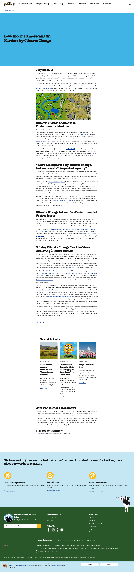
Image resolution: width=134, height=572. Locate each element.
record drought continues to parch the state (63, 229)
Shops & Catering (42, 4)
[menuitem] (25, 3)
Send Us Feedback (52, 518)
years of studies (84, 134)
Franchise (57, 545)
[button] (6, 545)
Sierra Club (70, 268)
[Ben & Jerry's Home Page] (9, 4)
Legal (82, 545)
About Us (82, 4)
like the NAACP (70, 149)
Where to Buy (58, 4)
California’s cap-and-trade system (47, 290)
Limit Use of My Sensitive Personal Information (104, 548)
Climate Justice (10, 10)
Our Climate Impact (90, 540)
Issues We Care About (96, 491)
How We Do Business (95, 523)
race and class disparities (57, 182)
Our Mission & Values (53, 491)
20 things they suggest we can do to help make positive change (59, 273)
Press (90, 529)
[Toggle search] (130, 4)
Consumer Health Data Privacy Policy (76, 548)
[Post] (43, 322)
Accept (109, 564)
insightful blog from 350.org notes (63, 201)
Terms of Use (75, 545)
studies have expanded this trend (46, 141)
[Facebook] (49, 530)
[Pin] (40, 322)
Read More (43, 388)
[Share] (37, 322)
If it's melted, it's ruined (61, 540)
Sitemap (98, 545)
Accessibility (40, 545)
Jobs (90, 532)
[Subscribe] (39, 526)
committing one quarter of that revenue (59, 297)
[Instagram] (53, 530)
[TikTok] (57, 530)
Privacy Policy (26, 565)
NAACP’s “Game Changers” (51, 271)
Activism (71, 4)
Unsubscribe (50, 521)
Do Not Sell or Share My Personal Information (50, 548)
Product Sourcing (9, 491)
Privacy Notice (90, 545)
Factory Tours (93, 526)
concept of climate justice (44, 88)
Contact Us (107, 4)
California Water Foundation (44, 280)
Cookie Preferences (57, 565)
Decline (90, 564)
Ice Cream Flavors (25, 4)
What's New (94, 4)
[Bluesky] (62, 530)
